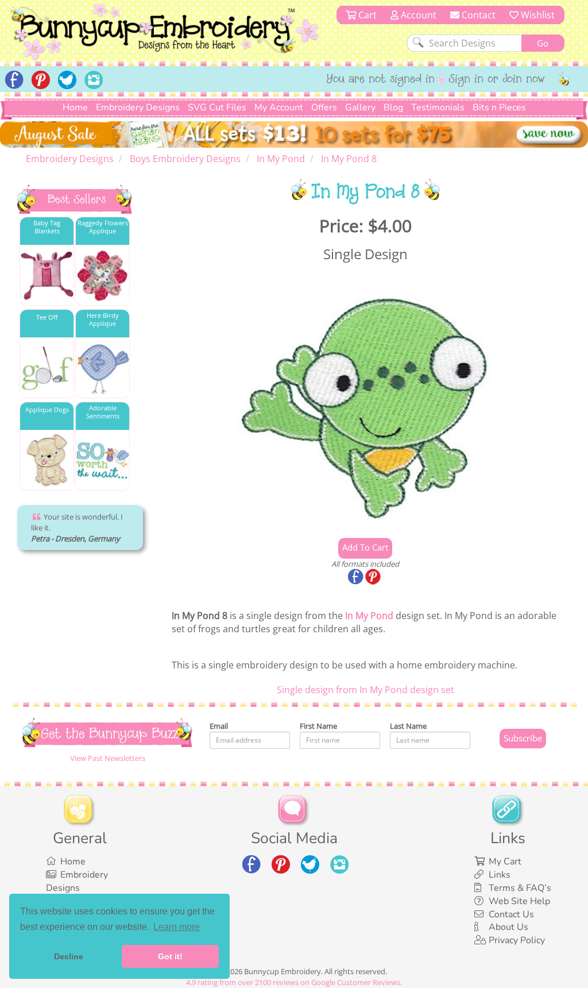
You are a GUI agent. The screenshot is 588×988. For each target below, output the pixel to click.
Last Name (408, 726)
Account (417, 15)
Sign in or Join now (497, 79)
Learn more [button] (176, 927)
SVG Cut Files (217, 107)
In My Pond (369, 615)
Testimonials (438, 107)
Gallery (360, 107)
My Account (278, 107)
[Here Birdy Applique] (102, 368)
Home (75, 107)
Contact (477, 15)
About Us (508, 927)
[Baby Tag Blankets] (47, 275)
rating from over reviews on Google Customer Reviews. (294, 982)
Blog (393, 107)
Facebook (356, 577)
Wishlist (537, 15)
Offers (324, 107)
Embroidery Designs (138, 107)
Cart (366, 15)
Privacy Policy (517, 940)
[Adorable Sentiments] (102, 460)
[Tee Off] (47, 368)
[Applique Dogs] (47, 460)
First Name (318, 726)
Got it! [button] (170, 956)
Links (499, 874)
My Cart (505, 861)
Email (219, 726)
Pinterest (373, 577)
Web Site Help (519, 901)
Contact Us (511, 914)
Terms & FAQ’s (520, 888)
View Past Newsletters (107, 758)
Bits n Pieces (499, 107)
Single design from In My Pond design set (365, 689)
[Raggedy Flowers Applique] (102, 275)
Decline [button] (68, 956)
